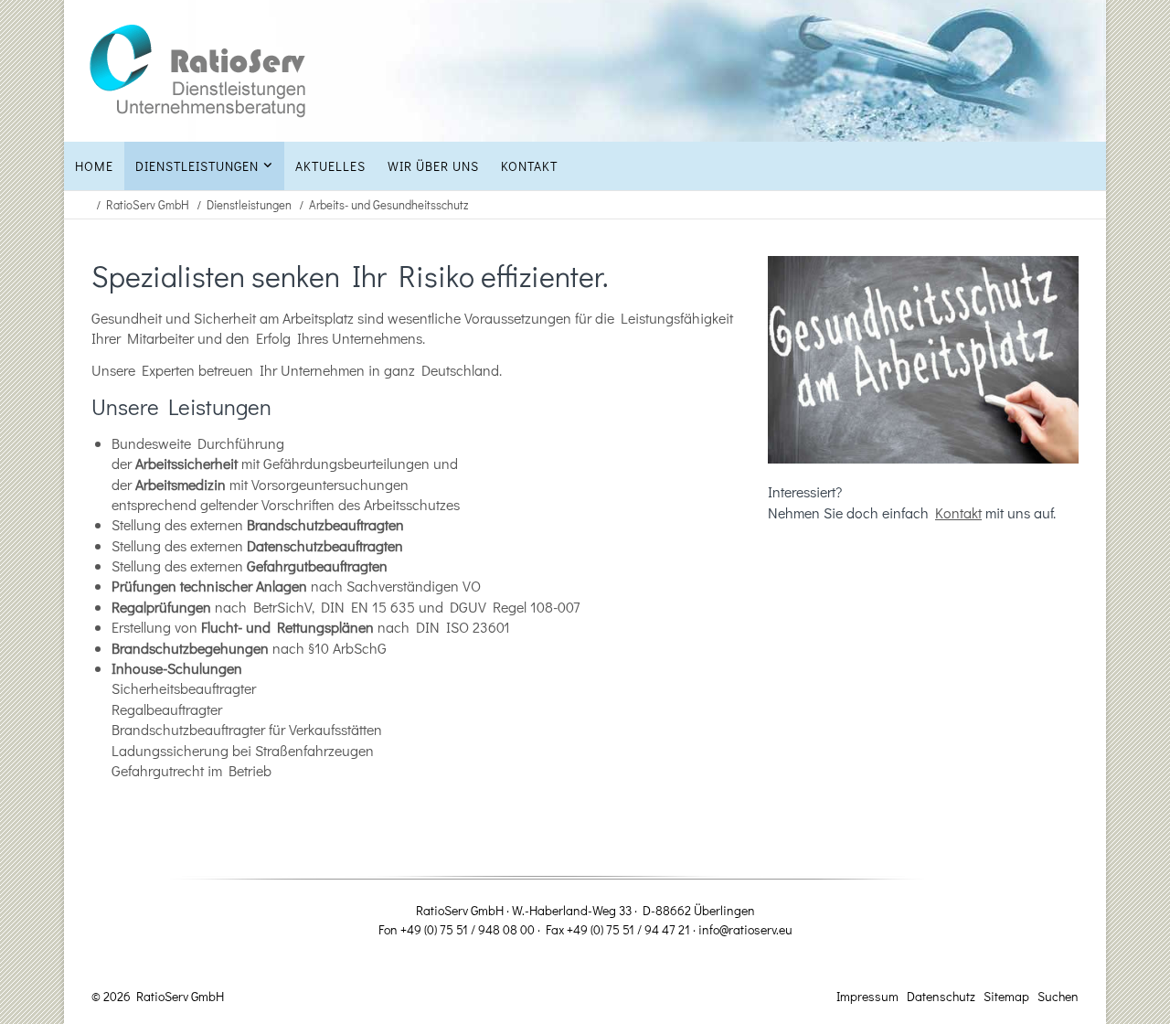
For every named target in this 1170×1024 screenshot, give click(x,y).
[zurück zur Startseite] (199, 117)
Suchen (1058, 996)
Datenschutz (941, 996)
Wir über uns (433, 166)
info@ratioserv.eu (745, 929)
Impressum (867, 996)
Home (94, 166)
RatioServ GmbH (147, 204)
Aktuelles (330, 166)
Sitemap (1006, 996)
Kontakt (529, 166)
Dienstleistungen (197, 166)
